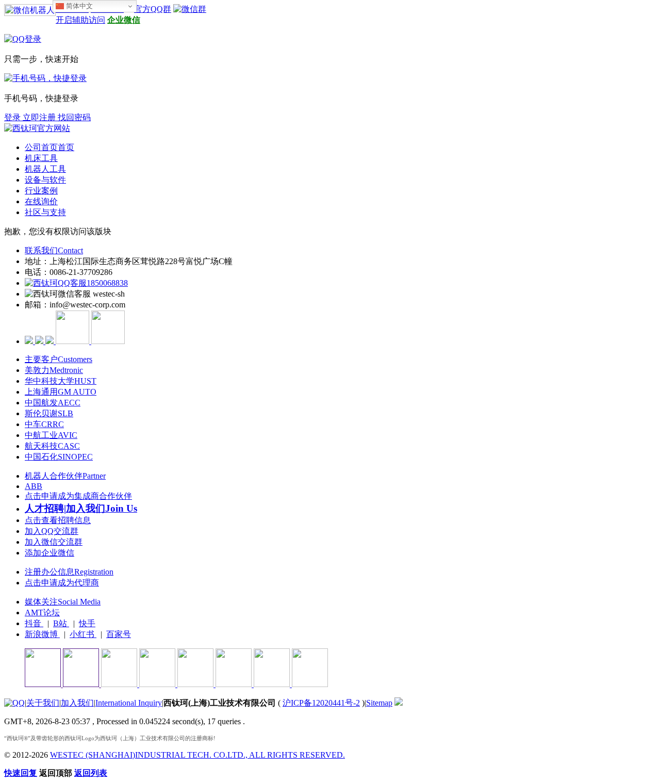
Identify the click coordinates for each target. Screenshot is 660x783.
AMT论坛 (42, 612)
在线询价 (41, 201)
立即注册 (40, 117)
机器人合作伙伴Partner (65, 475)
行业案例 (41, 190)
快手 (87, 623)
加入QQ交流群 (51, 531)
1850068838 (107, 283)
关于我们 (42, 702)
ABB (33, 486)
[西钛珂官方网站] (37, 128)
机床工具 (41, 158)
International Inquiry (128, 702)
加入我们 (77, 702)
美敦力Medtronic (54, 370)
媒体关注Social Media (63, 601)
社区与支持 (45, 212)
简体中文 (78, 6)
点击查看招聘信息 (58, 520)
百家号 (118, 634)
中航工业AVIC (51, 435)
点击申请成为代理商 (62, 582)
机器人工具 (45, 169)
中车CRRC (44, 424)
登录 (13, 117)
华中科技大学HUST (60, 381)
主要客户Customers (58, 359)
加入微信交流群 (53, 541)
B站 (61, 623)
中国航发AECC (52, 402)
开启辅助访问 (80, 19)
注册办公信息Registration (69, 571)
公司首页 (49, 147)
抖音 (34, 623)
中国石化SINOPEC (59, 456)
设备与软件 (45, 179)
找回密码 (74, 117)
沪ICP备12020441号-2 (321, 702)
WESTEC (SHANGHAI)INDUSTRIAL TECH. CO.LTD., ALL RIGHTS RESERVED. (197, 755)
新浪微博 (42, 634)
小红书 (83, 634)
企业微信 (123, 19)
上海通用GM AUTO (60, 391)
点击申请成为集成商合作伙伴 (78, 496)
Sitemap (379, 702)
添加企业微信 (49, 552)
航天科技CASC (52, 446)
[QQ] (14, 702)
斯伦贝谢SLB (49, 413)
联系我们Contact (54, 250)
